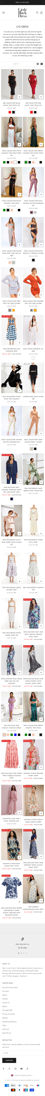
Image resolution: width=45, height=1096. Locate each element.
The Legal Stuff (7, 1010)
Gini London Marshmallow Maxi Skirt (33, 908)
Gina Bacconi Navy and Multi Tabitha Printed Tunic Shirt (33, 634)
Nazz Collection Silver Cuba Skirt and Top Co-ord (11, 253)
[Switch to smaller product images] (42, 64)
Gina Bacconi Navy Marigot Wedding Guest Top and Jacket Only (12, 489)
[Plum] (31, 212)
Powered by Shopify (32, 1080)
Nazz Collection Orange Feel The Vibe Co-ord (33, 302)
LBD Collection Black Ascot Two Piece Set (11, 104)
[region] (22, 943)
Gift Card (5, 1029)
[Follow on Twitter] (9, 1069)
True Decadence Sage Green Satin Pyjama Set (33, 489)
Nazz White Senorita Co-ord (33, 350)
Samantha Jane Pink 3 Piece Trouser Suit (12, 820)
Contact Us (6, 1002)
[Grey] (9, 310)
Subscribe (9, 1060)
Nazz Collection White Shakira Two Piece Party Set (12, 153)
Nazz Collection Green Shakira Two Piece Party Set (33, 153)
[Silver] (35, 212)
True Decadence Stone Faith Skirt (33, 541)
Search (4, 995)
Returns (4, 1006)
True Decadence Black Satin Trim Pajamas (11, 398)
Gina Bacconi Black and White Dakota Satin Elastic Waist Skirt (33, 681)
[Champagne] (8, 735)
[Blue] (15, 735)
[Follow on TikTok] (27, 1069)
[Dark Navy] (11, 499)
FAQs (4, 1025)
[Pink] (4, 735)
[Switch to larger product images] (38, 64)
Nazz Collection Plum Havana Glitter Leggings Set (33, 203)
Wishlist (5, 999)
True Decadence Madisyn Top (33, 588)
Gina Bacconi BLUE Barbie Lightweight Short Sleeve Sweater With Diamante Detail (11, 911)
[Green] (4, 162)
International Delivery (9, 1021)
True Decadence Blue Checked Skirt (11, 350)
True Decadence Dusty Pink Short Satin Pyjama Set (12, 542)
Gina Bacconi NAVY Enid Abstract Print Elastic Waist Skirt (33, 865)
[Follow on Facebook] (3, 1069)
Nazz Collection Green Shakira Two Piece (33, 726)
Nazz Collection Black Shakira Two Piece (11, 202)
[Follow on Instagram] (15, 1069)
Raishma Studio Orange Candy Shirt (33, 774)
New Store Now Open (10, 987)
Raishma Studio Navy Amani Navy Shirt (11, 865)
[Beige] (31, 449)
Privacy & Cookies (8, 1014)
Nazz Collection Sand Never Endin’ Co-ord (33, 441)
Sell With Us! (6, 1033)
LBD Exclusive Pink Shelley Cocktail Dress (11, 726)
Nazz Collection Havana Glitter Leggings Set (12, 441)
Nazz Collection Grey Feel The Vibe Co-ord (12, 302)
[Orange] (13, 310)
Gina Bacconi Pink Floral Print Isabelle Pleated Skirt (11, 775)
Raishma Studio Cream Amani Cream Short (33, 821)
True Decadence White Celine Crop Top (11, 634)
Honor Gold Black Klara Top (33, 398)
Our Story (5, 991)
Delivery (5, 1018)
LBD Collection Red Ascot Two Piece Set (33, 104)
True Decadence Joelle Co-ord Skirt (11, 588)
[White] (15, 162)
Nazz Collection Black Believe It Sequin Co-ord (33, 252)
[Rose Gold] (11, 162)
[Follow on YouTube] (21, 1069)
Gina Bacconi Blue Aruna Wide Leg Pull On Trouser (11, 681)
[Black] (13, 112)
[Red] (9, 112)
